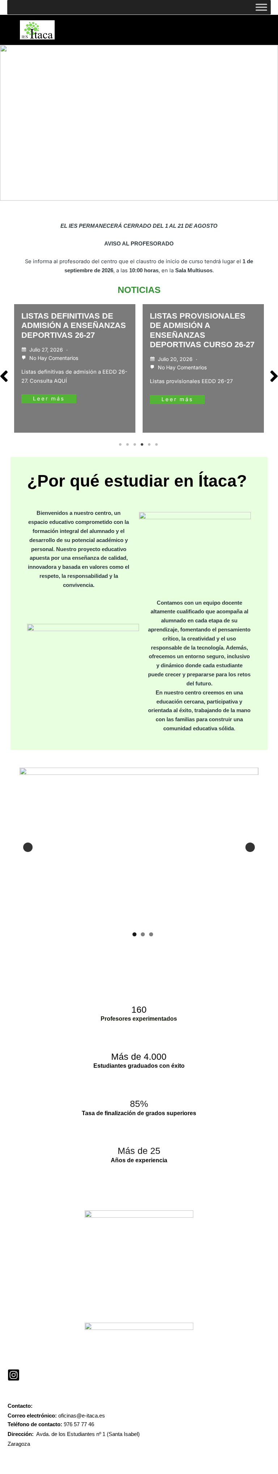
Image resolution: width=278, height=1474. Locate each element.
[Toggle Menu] (261, 7)
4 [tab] (142, 444)
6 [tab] (157, 444)
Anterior (28, 847)
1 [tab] (121, 444)
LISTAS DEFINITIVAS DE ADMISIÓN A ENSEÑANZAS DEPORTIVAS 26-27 (73, 325)
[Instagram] (13, 1375)
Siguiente (250, 847)
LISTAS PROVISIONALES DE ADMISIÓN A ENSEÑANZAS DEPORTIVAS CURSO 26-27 (202, 330)
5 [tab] (149, 444)
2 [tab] (128, 444)
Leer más (49, 398)
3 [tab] (135, 444)
